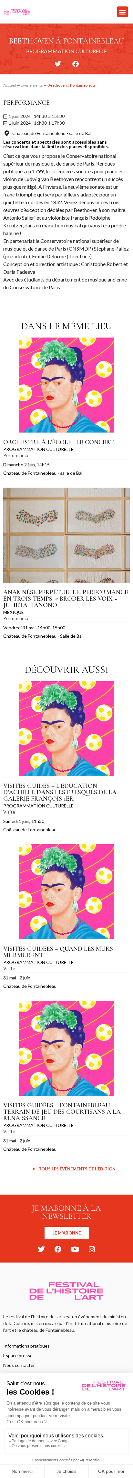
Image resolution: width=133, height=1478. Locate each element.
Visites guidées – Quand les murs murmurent (58, 952)
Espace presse (18, 1355)
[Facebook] (58, 1249)
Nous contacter (19, 1365)
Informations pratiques (26, 1346)
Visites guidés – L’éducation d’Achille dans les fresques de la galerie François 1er (60, 792)
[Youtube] (74, 1249)
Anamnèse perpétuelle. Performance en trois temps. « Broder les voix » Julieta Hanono (65, 598)
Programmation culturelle (38, 449)
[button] (122, 11)
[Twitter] (41, 1249)
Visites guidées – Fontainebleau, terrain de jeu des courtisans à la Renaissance (62, 1111)
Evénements (32, 85)
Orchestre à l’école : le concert (58, 442)
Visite (9, 812)
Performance (26, 103)
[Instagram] (91, 1249)
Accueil (9, 85)
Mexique (13, 612)
